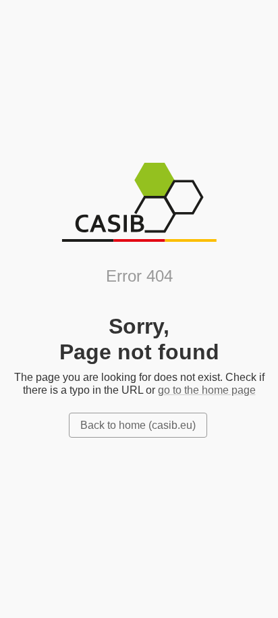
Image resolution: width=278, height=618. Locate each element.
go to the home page (207, 390)
